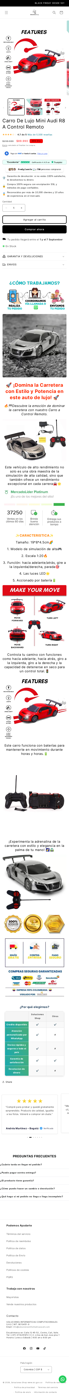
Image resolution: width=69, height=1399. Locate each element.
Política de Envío (15, 1255)
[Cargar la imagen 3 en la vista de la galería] (52, 107)
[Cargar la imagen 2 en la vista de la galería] (34, 107)
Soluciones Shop (19, 1382)
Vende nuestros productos (21, 1304)
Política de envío (23, 1392)
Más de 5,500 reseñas (40, 134)
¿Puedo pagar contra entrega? (18, 1172)
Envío (4, 145)
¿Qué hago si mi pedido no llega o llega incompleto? (31, 1196)
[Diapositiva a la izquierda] (3, 107)
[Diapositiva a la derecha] (65, 107)
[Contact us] (62, 1379)
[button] (6, 12)
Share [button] (9, 1082)
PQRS (9, 1277)
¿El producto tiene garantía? (17, 1180)
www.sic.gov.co (35, 1382)
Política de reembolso (18, 1241)
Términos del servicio (18, 1234)
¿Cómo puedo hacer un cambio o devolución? (27, 1188)
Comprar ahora (34, 229)
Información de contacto (45, 1392)
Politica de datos (16, 1248)
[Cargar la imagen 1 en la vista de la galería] (16, 107)
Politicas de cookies (17, 1270)
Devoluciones (14, 1262)
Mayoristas (12, 1297)
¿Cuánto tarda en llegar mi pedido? (21, 1164)
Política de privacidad (24, 1387)
